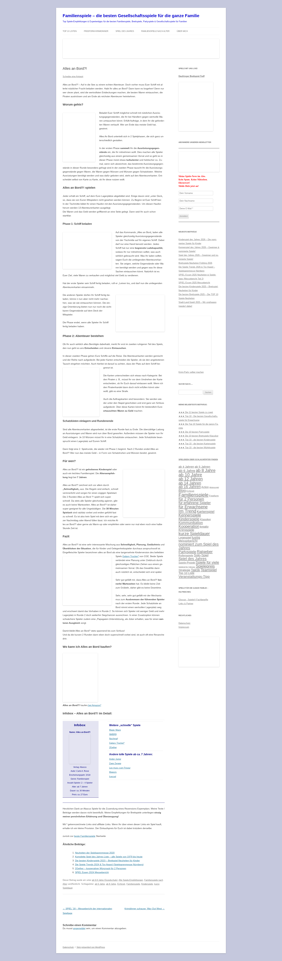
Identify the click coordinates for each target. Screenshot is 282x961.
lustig (196, 537)
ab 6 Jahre (100, 884)
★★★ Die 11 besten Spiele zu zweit (196, 412)
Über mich (182, 31)
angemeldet (79, 928)
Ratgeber (205, 552)
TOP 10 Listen (70, 31)
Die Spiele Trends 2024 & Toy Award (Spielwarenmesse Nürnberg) (109, 864)
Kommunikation (191, 522)
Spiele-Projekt (187, 562)
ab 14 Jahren (190, 483)
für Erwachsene (193, 506)
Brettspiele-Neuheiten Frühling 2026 (195, 263)
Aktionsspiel (214, 487)
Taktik (195, 570)
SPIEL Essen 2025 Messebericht (194, 282)
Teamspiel (209, 570)
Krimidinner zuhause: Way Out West (145, 908)
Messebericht (188, 541)
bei (94, 705)
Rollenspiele (186, 555)
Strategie (184, 570)
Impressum (184, 627)
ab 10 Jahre (190, 474)
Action (205, 487)
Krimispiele (186, 530)
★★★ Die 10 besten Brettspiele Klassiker (198, 436)
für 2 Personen (191, 499)
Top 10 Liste (186, 573)
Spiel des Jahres (125, 31)
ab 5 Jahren (202, 466)
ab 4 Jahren (186, 466)
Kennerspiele (190, 515)
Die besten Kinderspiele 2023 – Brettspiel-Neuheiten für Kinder (107, 860)
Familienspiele (133, 884)
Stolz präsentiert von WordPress (91, 947)
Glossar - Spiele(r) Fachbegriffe (193, 599)
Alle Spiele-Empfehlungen (131, 880)
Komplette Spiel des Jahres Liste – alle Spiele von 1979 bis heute (108, 856)
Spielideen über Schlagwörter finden (198, 459)
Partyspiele (187, 552)
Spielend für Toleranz (187, 567)
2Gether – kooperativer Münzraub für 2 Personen (100, 868)
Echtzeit (121, 884)
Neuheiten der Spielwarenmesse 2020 (95, 852)
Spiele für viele (207, 562)
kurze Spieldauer (194, 533)
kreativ (204, 526)
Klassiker (205, 519)
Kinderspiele (147, 884)
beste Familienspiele (84, 836)
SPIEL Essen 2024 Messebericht (92, 872)
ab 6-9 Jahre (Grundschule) (105, 880)
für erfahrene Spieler (195, 503)
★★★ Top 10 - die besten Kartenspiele (197, 443)
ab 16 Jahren (190, 487)
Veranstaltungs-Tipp (194, 576)
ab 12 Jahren (191, 479)
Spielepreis (205, 566)
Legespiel (185, 537)
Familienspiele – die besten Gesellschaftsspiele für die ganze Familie (131, 15)
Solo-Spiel (201, 555)
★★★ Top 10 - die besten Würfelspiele (197, 447)
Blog (182, 491)
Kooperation (189, 526)
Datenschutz (184, 623)
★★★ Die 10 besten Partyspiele (194, 432)
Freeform (214, 495)
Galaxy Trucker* (130, 556)
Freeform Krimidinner (96, 31)
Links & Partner (186, 603)
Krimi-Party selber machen (191, 372)
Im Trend (187, 511)
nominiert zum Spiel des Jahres (199, 546)
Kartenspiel (205, 511)
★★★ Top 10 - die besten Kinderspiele (197, 440)
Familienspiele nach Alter (155, 31)
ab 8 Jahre (111, 884)
